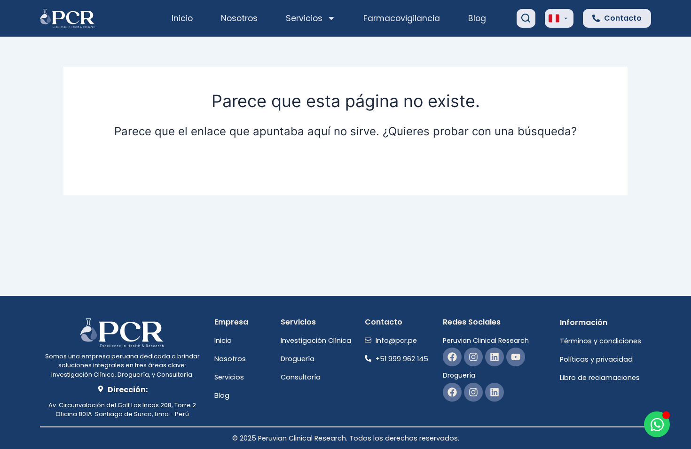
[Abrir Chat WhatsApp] (657, 424)
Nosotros (239, 18)
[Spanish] (554, 17)
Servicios (304, 18)
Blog (477, 18)
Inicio (182, 18)
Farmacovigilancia (401, 18)
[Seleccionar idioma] (559, 18)
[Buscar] (526, 18)
